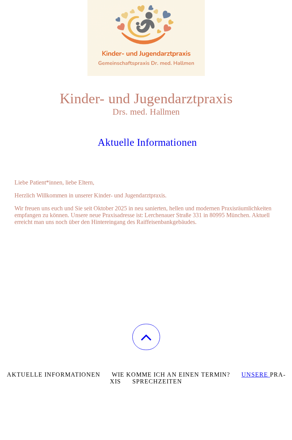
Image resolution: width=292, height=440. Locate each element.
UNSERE (255, 374)
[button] (146, 337)
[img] (146, 38)
